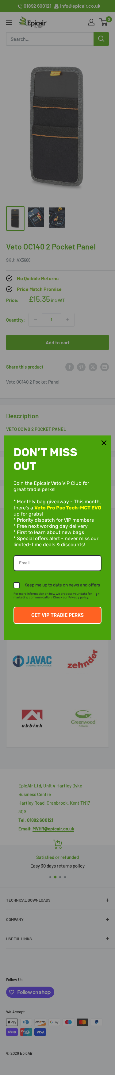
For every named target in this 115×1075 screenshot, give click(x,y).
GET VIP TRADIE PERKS (57, 615)
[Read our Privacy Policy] (98, 594)
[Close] (104, 442)
